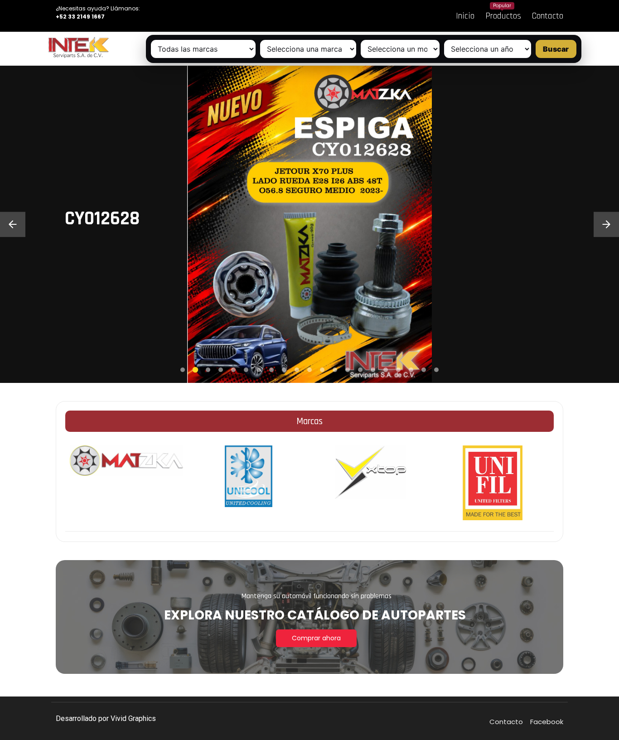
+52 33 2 (68, 16)
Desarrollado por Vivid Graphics (106, 718)
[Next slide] (606, 224)
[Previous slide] (12, 224)
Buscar (556, 48)
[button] (182, 370)
